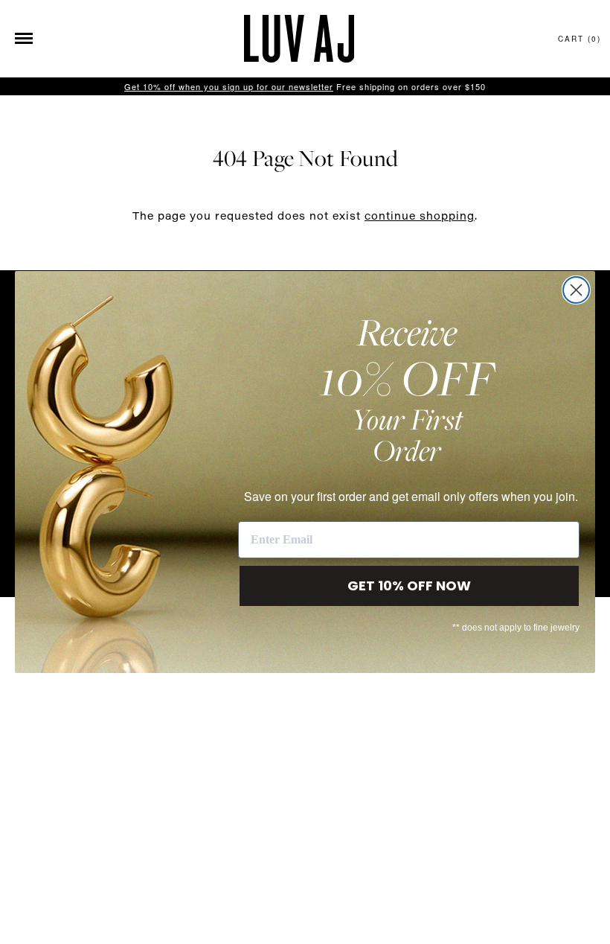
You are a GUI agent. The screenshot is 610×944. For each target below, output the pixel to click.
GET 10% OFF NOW (409, 585)
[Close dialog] (576, 290)
